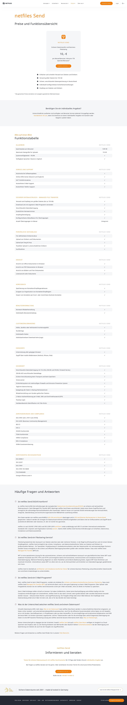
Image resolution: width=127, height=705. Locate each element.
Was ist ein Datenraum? (51, 609)
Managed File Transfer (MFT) (36, 584)
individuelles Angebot (94, 660)
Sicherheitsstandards (85, 624)
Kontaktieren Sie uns (40, 115)
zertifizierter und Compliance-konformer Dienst (52, 569)
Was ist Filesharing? (90, 618)
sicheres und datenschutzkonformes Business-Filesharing (83, 582)
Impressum (72, 700)
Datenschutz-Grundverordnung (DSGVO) (70, 506)
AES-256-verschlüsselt (55, 517)
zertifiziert (58, 526)
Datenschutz (64, 700)
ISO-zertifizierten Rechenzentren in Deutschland (90, 517)
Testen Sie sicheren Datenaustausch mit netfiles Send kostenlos (44, 660)
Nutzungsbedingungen (52, 700)
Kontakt (79, 700)
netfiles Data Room (80, 622)
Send (39, 700)
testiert (55, 529)
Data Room (25, 700)
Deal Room (18, 700)
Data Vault (33, 700)
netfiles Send (63, 622)
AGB (43, 700)
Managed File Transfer (25, 551)
